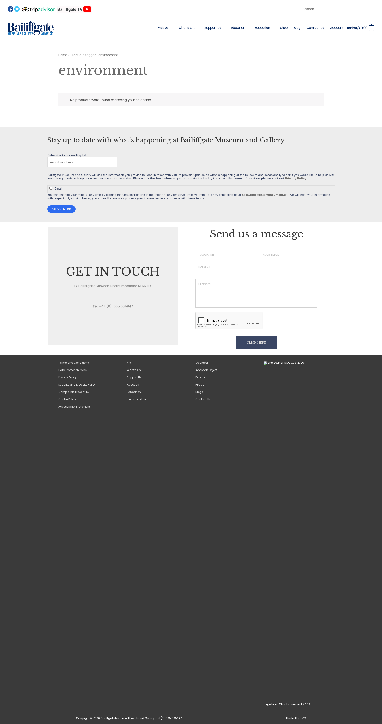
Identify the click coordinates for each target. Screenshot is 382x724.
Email (58, 188)
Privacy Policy (295, 178)
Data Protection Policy (72, 370)
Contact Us (315, 27)
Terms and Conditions (73, 363)
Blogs (199, 392)
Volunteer (201, 363)
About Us (238, 27)
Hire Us (199, 384)
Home (62, 55)
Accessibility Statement (74, 406)
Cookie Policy (67, 399)
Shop (284, 27)
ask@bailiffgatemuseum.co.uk (265, 194)
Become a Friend (138, 399)
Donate (200, 377)
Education (262, 27)
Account (337, 27)
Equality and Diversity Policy (77, 384)
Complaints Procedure (73, 392)
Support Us (212, 27)
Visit (129, 363)
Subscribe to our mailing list (66, 155)
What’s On (186, 27)
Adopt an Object (206, 370)
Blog (297, 27)
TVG (303, 718)
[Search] (371, 9)
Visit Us (163, 27)
